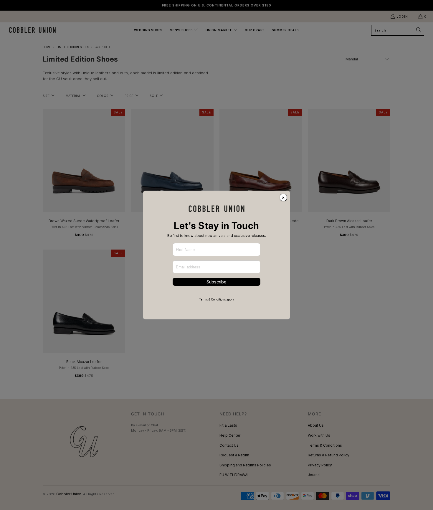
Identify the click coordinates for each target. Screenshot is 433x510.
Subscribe (216, 281)
